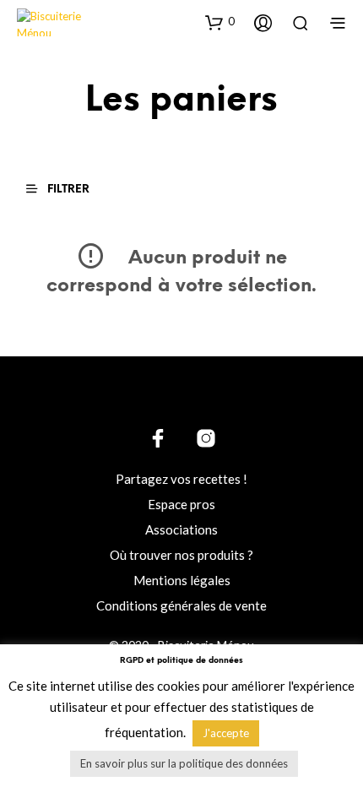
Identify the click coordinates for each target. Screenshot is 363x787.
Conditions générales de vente (181, 605)
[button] (220, 22)
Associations (181, 529)
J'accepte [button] (226, 733)
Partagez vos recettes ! (181, 478)
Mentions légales (181, 580)
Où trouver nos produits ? (181, 554)
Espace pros (181, 504)
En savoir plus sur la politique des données (184, 763)
